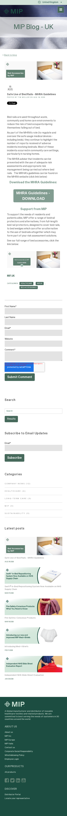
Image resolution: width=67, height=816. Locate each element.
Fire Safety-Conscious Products (20, 618)
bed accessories (28, 287)
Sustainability (17, 513)
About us (9, 732)
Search (10, 400)
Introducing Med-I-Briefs (16, 647)
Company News (18, 484)
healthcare (26, 283)
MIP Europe (10, 740)
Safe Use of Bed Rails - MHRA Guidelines (24, 558)
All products (10, 772)
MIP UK (11, 276)
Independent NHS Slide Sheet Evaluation (24, 675)
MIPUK (39, 283)
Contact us (10, 748)
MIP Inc (8, 736)
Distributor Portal (13, 795)
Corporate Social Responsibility (19, 751)
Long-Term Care (18, 499)
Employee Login (12, 759)
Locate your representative (17, 798)
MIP (9, 506)
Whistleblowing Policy (14, 755)
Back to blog (10, 55)
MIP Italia (9, 744)
